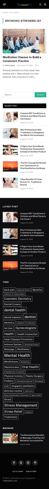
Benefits (37, 289)
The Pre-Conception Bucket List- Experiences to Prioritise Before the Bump (33, 165)
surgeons (28, 412)
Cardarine (7, 294)
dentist (30, 317)
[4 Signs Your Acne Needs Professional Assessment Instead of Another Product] (10, 150)
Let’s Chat (18, 471)
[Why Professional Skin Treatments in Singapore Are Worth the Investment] (10, 133)
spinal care (29, 391)
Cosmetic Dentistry (17, 298)
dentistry (9, 322)
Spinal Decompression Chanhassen (16, 395)
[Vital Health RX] (24, 4)
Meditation (23, 349)
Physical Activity (13, 376)
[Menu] (4, 4)
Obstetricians (11, 367)
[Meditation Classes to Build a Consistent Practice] (24, 41)
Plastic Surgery (34, 376)
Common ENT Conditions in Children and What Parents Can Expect (33, 116)
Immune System (13, 344)
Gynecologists (26, 328)
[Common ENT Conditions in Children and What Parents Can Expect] (10, 117)
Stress (7, 399)
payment (21, 372)
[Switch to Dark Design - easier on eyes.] (40, 4)
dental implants (12, 317)
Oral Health (30, 367)
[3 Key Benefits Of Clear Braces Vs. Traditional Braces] (10, 183)
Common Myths (19, 294)
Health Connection (27, 334)
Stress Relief (13, 411)
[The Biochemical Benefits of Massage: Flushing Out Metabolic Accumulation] (10, 439)
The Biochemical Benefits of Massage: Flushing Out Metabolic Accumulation (32, 438)
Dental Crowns (12, 304)
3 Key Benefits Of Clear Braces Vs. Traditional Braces (31, 182)
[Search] (44, 4)
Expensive (31, 323)
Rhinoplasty (39, 381)
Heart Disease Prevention (18, 339)
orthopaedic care (10, 372)
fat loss (8, 328)
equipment (21, 323)
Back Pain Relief (24, 290)
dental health (14, 310)
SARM (6, 386)
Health (7, 52)
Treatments (10, 416)
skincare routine (13, 390)
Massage (9, 349)
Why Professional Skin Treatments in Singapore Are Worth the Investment (32, 132)
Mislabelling (25, 362)
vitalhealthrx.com (10, 481)
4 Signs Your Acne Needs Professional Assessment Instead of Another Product (33, 149)
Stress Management (20, 405)
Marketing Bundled (31, 344)
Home (5, 12)
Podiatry (9, 380)
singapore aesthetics (23, 385)
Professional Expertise (24, 381)
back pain (9, 289)
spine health (36, 395)
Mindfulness (11, 361)
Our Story (31, 471)
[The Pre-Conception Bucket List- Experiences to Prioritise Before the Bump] (10, 166)
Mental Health (17, 355)
